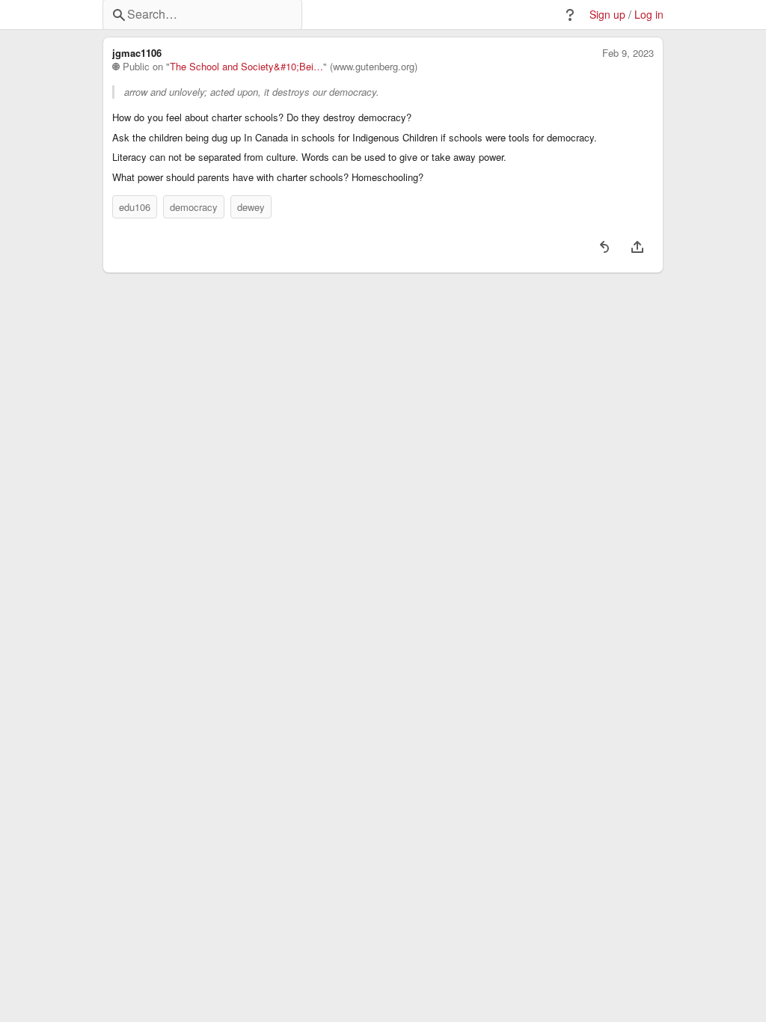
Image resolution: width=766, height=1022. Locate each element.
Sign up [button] (607, 14)
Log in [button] (649, 14)
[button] (570, 15)
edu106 (134, 207)
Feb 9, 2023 (628, 53)
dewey (251, 207)
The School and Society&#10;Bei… (246, 66)
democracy (194, 207)
